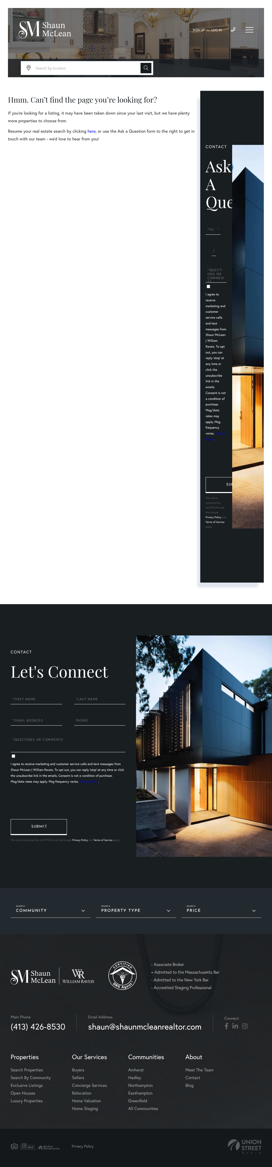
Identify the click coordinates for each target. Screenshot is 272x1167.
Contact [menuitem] (192, 1077)
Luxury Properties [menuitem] (27, 1101)
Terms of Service (215, 522)
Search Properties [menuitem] (27, 1070)
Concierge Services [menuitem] (89, 1085)
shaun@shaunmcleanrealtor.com (145, 1026)
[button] (146, 68)
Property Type (121, 911)
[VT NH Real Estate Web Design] (244, 1146)
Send (234, 485)
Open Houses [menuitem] (23, 1093)
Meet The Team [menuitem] (199, 1070)
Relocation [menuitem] (81, 1093)
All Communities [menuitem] (143, 1108)
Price (194, 911)
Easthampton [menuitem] (140, 1093)
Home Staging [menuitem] (85, 1108)
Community (31, 911)
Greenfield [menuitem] (137, 1101)
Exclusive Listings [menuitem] (27, 1085)
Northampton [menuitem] (140, 1085)
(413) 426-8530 (38, 1026)
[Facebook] (226, 1026)
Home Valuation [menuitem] (86, 1101)
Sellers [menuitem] (78, 1077)
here (91, 131)
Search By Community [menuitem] (31, 1077)
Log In (216, 30)
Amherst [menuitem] (136, 1070)
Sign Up (199, 30)
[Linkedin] (235, 1026)
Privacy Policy (213, 517)
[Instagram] (245, 1026)
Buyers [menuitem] (78, 1070)
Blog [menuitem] (189, 1085)
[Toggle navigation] (249, 29)
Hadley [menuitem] (134, 1077)
